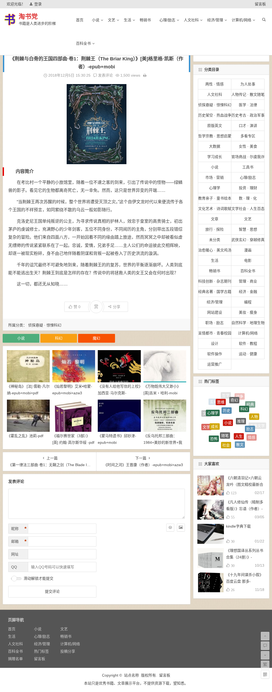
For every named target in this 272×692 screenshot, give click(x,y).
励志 (250, 418)
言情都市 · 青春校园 (214, 333)
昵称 (19, 529)
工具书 (247, 167)
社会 (226, 435)
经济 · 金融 (248, 291)
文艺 (111, 20)
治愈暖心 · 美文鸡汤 (214, 250)
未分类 (214, 240)
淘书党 (28, 16)
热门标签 (41, 651)
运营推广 (214, 364)
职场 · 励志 (214, 323)
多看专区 (247, 136)
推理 (241, 408)
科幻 (58, 338)
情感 (251, 431)
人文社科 (191, 20)
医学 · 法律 (248, 105)
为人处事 (247, 84)
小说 (95, 20)
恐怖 (214, 430)
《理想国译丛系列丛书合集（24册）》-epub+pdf (244, 557)
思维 (220, 397)
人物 (254, 411)
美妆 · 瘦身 (248, 312)
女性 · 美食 (248, 146)
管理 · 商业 (248, 281)
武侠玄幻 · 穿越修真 (248, 240)
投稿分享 (67, 651)
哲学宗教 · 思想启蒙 (214, 136)
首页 (79, 20)
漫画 (248, 250)
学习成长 (214, 157)
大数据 (214, 146)
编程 (248, 302)
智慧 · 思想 (248, 229)
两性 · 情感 (214, 84)
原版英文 (214, 125)
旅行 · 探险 (214, 229)
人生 (239, 422)
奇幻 (234, 395)
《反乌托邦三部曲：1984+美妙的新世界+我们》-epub (162, 442)
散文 (240, 435)
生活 (127, 20)
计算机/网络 (241, 20)
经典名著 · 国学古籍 (214, 291)
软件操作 (214, 354)
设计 (214, 343)
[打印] (145, 75)
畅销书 (145, 20)
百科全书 (83, 43)
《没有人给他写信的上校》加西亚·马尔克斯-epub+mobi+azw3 (119, 393)
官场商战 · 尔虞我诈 (248, 157)
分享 (116, 307)
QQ (14, 567)
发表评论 (105, 75)
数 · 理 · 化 (248, 198)
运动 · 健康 (248, 354)
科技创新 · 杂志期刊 (214, 281)
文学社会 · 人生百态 (248, 208)
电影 (248, 260)
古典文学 (257, 424)
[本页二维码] (265, 674)
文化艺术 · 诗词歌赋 (214, 208)
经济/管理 (215, 20)
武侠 (218, 442)
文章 (214, 219)
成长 (214, 415)
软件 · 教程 (248, 343)
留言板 (260, 4)
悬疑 (231, 445)
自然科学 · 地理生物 (248, 323)
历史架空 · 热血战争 (214, 115)
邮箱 (19, 541)
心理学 (214, 188)
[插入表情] (170, 528)
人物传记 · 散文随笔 (248, 94)
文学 (206, 422)
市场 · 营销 (214, 177)
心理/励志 (167, 20)
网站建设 (214, 312)
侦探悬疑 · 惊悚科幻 (44, 325)
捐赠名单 (15, 659)
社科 (244, 443)
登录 (38, 4)
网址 (15, 554)
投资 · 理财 (248, 188)
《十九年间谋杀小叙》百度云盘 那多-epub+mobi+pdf (244, 581)
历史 (226, 399)
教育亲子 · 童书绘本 (214, 198)
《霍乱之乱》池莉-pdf (25, 436)
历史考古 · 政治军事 (248, 115)
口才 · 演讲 (248, 125)
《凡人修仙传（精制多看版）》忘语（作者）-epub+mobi (244, 508)
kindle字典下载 (238, 526)
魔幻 (96, 338)
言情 (208, 435)
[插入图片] (181, 528)
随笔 (225, 421)
